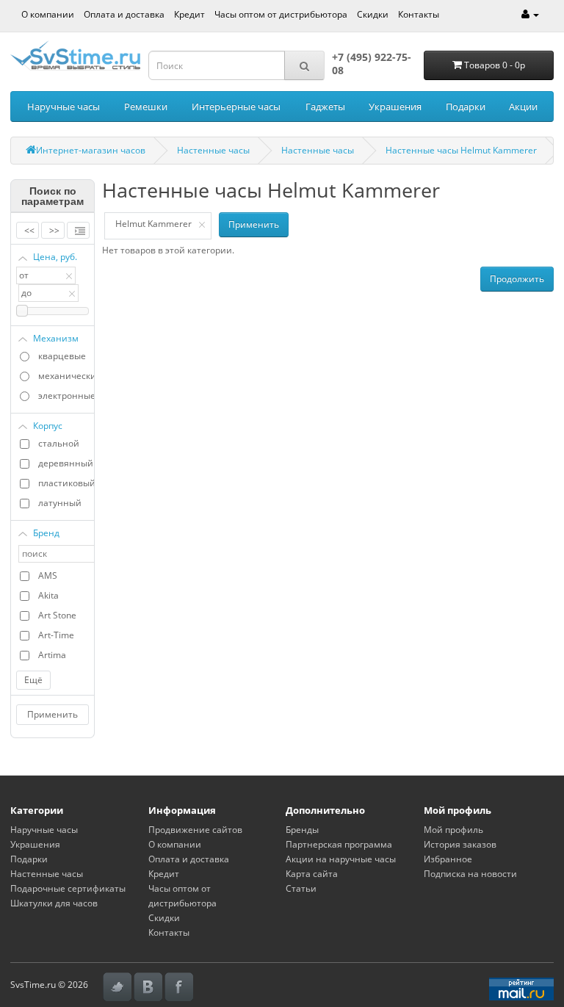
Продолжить (517, 278)
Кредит (189, 14)
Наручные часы (63, 106)
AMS (47, 575)
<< (29, 230)
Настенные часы (213, 150)
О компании (47, 14)
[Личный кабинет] (530, 14)
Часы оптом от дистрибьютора (280, 14)
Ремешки (145, 106)
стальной (58, 443)
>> (54, 230)
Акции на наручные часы (341, 859)
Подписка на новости (470, 873)
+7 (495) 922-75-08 (371, 63)
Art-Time (56, 635)
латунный (60, 503)
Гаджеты (325, 106)
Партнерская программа (339, 844)
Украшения (395, 106)
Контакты (418, 14)
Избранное (448, 859)
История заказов (460, 844)
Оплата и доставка (124, 14)
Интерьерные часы (236, 106)
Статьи (301, 888)
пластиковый (66, 483)
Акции (523, 106)
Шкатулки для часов (54, 903)
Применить (52, 714)
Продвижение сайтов (195, 829)
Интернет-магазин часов (90, 150)
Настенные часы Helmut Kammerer (461, 150)
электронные (66, 395)
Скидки (372, 14)
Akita (48, 595)
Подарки (465, 106)
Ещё (33, 680)
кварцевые (62, 356)
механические (66, 375)
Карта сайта (312, 873)
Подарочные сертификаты (68, 888)
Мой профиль (453, 829)
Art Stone (57, 615)
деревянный (65, 463)
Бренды (302, 829)
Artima (52, 655)
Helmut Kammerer (153, 223)
